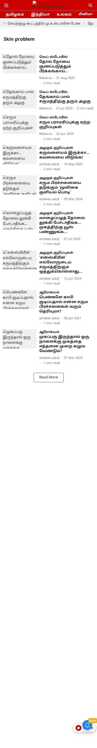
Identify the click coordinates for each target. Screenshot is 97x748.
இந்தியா (40, 14)
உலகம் (64, 14)
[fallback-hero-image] (21, 70)
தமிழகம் (15, 14)
